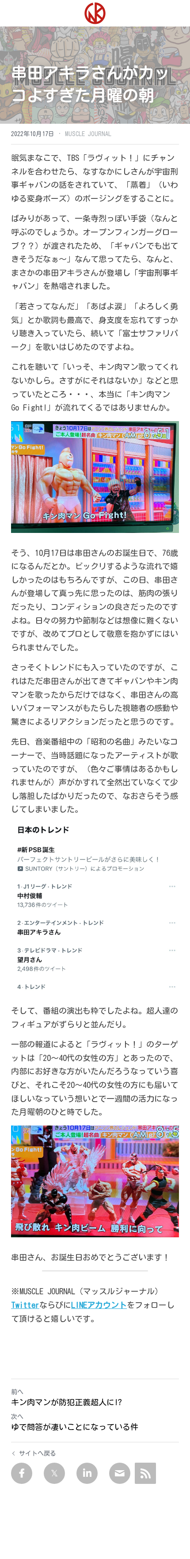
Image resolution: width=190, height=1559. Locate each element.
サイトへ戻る (37, 1453)
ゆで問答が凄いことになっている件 (74, 1427)
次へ (17, 1417)
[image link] (95, 12)
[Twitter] (54, 1473)
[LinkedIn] (87, 1473)
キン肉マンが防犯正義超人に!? (66, 1402)
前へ (17, 1392)
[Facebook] (21, 1473)
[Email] (119, 1473)
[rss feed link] (145, 1473)
